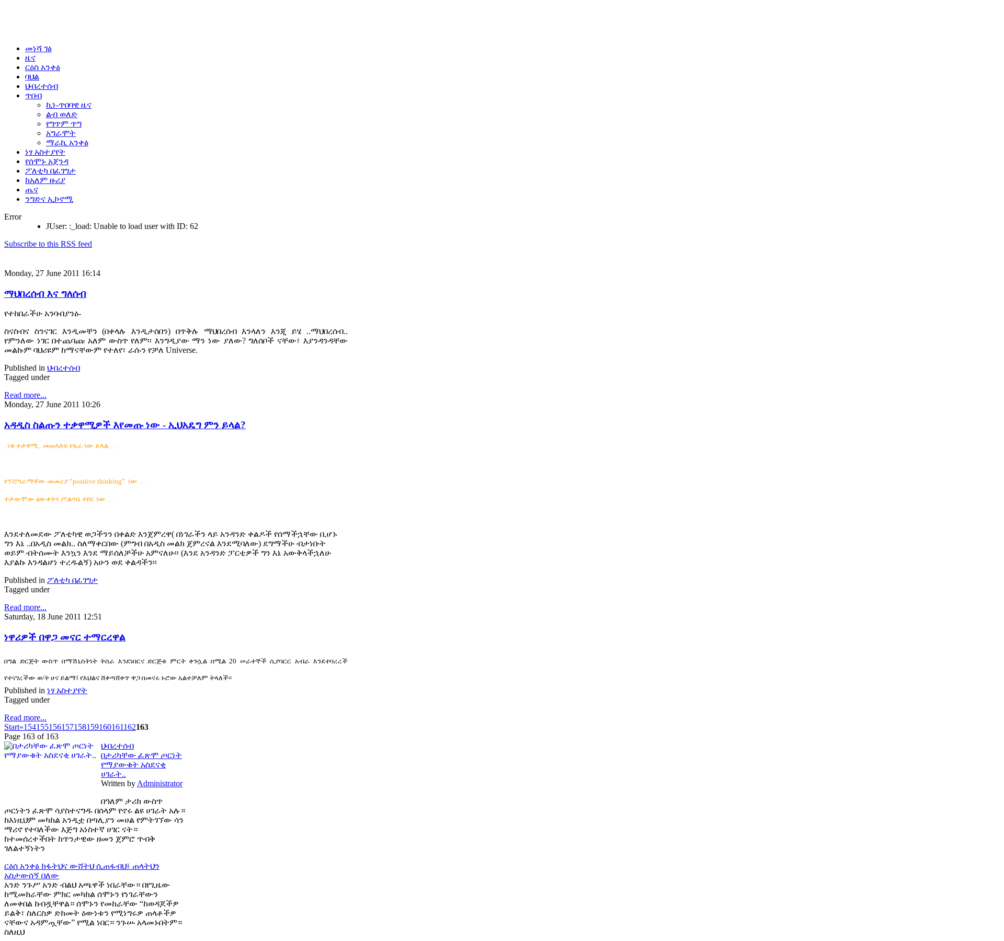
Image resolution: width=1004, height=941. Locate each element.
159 (92, 726)
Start (11, 726)
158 (80, 726)
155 (42, 726)
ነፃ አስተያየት (67, 690)
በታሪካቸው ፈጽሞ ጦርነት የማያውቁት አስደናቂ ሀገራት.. (141, 764)
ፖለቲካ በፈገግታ (72, 580)
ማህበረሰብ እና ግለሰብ (45, 293)
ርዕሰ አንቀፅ (22, 866)
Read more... (25, 395)
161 (117, 726)
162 (129, 726)
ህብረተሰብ (63, 367)
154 (30, 726)
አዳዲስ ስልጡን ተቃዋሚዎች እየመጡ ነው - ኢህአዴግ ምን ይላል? (125, 424)
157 (67, 726)
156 (55, 726)
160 (105, 726)
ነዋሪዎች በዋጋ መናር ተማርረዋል (65, 637)
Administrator (159, 783)
